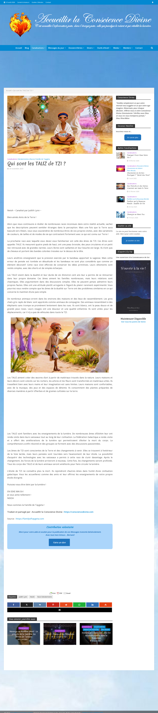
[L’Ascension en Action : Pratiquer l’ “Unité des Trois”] (120, 168)
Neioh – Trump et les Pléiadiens (60, 634)
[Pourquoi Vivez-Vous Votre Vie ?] (120, 155)
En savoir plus (132, 137)
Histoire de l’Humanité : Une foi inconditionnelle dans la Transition (96, 635)
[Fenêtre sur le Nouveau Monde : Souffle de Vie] (120, 199)
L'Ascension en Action (134, 168)
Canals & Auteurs (23, 2)
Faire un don (59, 542)
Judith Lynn (23, 597)
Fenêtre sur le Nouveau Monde (138, 199)
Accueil (18, 48)
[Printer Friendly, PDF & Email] (60, 593)
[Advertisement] (79, 69)
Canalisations (38, 48)
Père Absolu (105, 630)
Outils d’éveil (103, 48)
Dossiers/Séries (75, 48)
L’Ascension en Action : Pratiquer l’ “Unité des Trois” (138, 174)
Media (116, 48)
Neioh (32, 597)
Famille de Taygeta (43, 159)
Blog (27, 48)
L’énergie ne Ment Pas (135, 214)
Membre (127, 48)
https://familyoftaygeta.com (30, 518)
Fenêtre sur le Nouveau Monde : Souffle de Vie (136, 202)
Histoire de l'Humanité (91, 630)
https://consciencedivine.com (78, 511)
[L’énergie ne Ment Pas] (120, 214)
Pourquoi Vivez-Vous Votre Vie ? (137, 156)
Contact (48, 2)
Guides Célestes (37, 2)
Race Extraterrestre (44, 597)
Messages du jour (56, 48)
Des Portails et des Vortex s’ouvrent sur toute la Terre (137, 187)
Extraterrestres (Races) (26, 159)
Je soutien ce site (133, 240)
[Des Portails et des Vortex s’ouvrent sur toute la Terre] (120, 186)
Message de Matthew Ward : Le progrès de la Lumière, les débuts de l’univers (24, 634)
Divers (90, 48)
